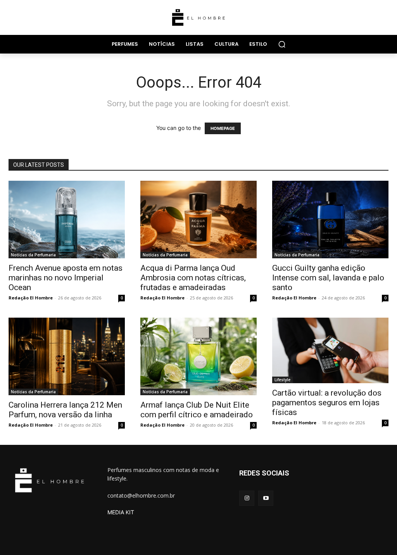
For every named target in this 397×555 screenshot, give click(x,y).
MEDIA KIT (120, 512)
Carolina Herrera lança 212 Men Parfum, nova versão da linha (65, 409)
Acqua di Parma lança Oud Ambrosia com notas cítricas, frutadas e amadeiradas (193, 277)
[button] (282, 44)
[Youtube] (265, 498)
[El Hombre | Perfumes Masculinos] (198, 17)
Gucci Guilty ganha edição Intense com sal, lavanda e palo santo (328, 277)
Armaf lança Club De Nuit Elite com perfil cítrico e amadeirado (196, 409)
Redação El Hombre (31, 298)
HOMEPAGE (223, 128)
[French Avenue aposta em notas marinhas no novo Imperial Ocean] (67, 219)
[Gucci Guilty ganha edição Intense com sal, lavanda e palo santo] (330, 219)
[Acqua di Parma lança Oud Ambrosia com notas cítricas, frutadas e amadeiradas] (198, 219)
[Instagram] (246, 498)
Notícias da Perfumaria (33, 255)
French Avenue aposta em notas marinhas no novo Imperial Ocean (66, 277)
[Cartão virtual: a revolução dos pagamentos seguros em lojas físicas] (330, 350)
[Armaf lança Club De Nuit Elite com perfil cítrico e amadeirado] (198, 356)
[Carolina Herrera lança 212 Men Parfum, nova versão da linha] (67, 356)
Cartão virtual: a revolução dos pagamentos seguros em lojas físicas (326, 402)
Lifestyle (282, 379)
